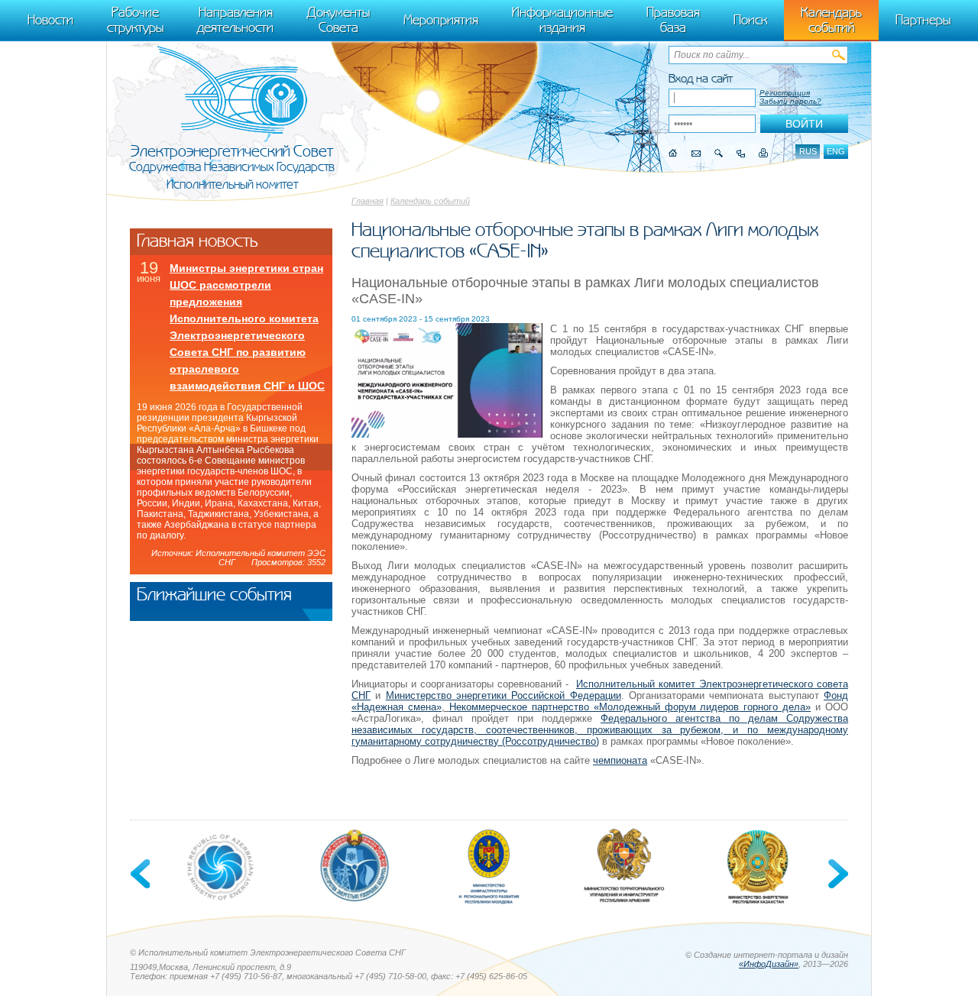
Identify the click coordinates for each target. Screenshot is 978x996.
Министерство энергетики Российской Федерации (503, 695)
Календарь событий (430, 200)
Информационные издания (562, 20)
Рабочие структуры (135, 20)
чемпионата (620, 760)
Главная (367, 200)
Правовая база (673, 20)
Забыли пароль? (790, 101)
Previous (141, 874)
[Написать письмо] (696, 153)
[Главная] (673, 153)
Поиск (750, 19)
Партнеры (922, 19)
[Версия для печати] (764, 153)
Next (836, 874)
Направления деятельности (235, 20)
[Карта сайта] (741, 153)
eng (836, 151)
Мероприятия (440, 19)
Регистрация (784, 93)
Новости (50, 19)
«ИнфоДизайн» (768, 964)
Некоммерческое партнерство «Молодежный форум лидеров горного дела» (630, 707)
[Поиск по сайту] (718, 153)
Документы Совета (338, 20)
